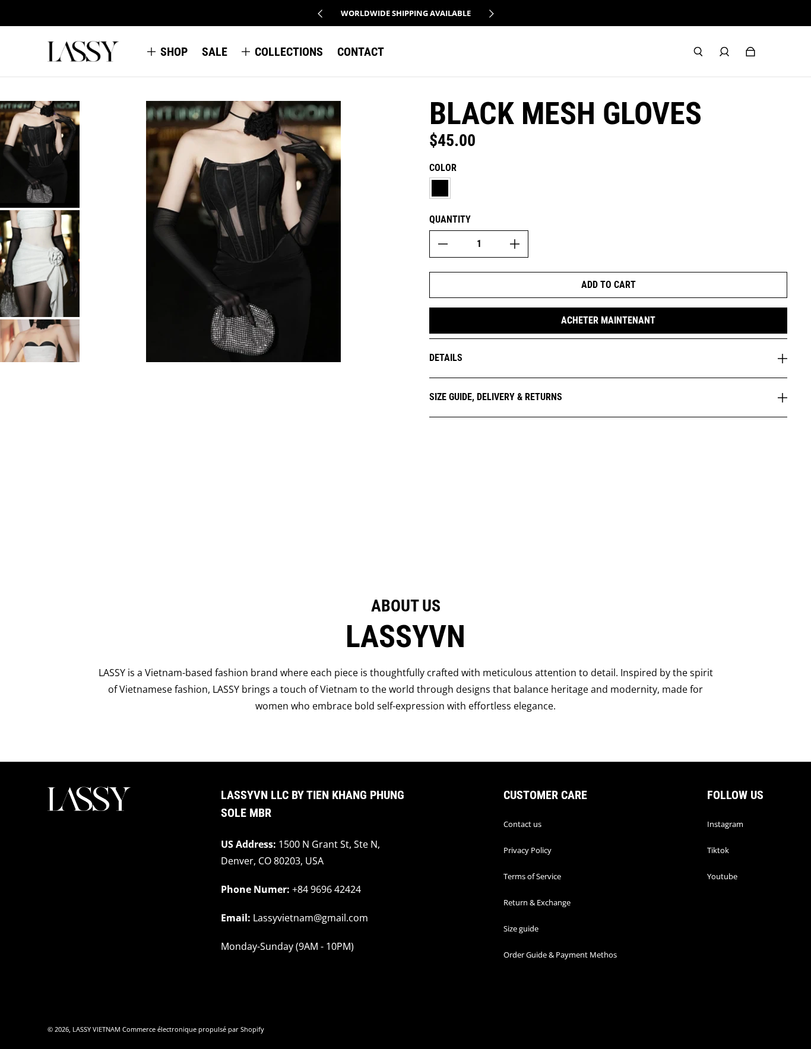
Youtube (722, 876)
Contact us (522, 824)
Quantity (450, 219)
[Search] (698, 52)
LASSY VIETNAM (96, 1029)
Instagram (725, 824)
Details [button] (445, 357)
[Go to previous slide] (320, 14)
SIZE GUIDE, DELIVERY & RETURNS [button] (495, 397)
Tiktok (718, 850)
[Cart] (750, 52)
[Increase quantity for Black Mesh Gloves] (515, 244)
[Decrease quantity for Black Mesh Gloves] (443, 244)
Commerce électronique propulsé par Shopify (193, 1029)
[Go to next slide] (491, 14)
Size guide (520, 928)
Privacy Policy (527, 850)
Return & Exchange (537, 902)
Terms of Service (532, 876)
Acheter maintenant (608, 320)
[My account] (724, 52)
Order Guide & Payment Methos (560, 954)
